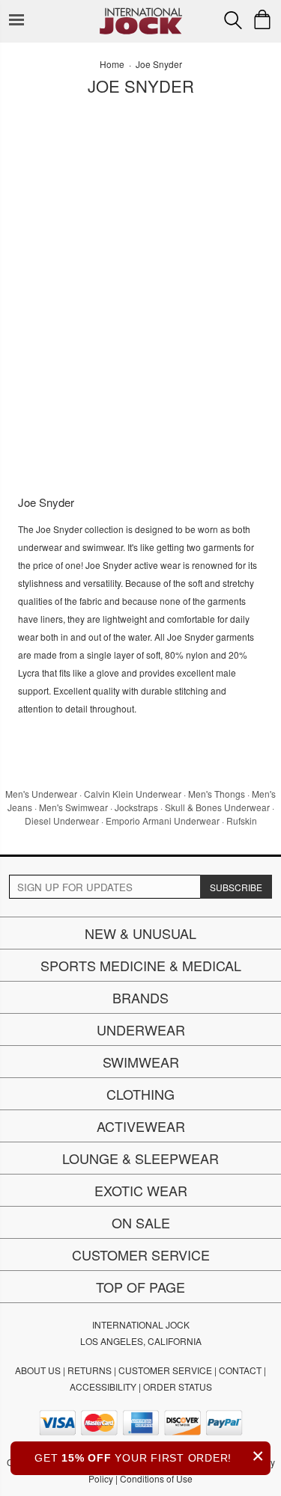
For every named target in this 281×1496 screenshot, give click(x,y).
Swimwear (141, 1061)
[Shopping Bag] (262, 19)
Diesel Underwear (62, 820)
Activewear (141, 1126)
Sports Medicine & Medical (140, 965)
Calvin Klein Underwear (132, 793)
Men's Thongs (216, 793)
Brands (140, 997)
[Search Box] (233, 20)
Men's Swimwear (73, 807)
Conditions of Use (156, 1478)
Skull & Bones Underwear (217, 807)
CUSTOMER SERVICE (165, 1370)
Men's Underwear (41, 793)
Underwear (141, 1029)
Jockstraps (136, 807)
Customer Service (141, 1254)
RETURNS (89, 1370)
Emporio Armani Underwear (163, 820)
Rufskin (241, 820)
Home (112, 64)
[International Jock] (141, 11)
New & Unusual (140, 933)
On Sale (141, 1222)
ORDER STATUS (177, 1386)
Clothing (140, 1093)
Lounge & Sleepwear (140, 1158)
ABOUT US (38, 1370)
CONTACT (240, 1370)
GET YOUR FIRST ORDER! (149, 1456)
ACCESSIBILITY (103, 1386)
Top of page (140, 1286)
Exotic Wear (140, 1190)
